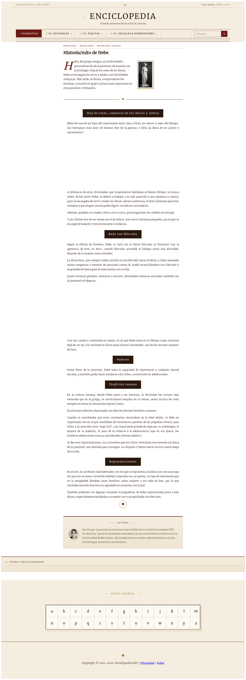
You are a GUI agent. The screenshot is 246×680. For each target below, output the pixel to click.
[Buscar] (224, 34)
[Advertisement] (123, 162)
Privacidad (147, 663)
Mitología (87, 46)
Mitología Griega (109, 46)
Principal (70, 46)
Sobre (160, 663)
